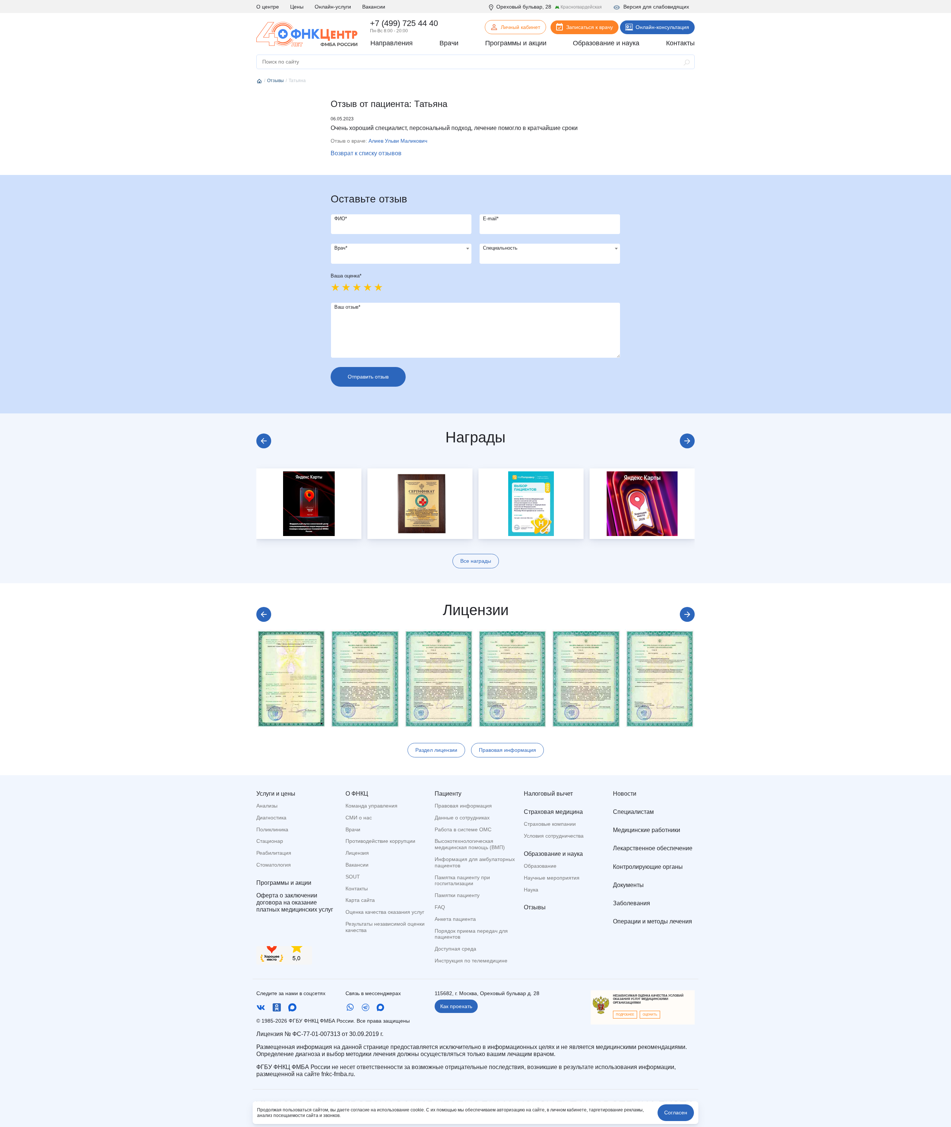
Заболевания (631, 903)
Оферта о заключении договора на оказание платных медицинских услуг (294, 902)
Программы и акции (283, 883)
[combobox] (401, 253)
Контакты (356, 888)
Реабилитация (273, 853)
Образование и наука (553, 854)
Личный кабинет (520, 27)
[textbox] (401, 248)
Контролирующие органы (648, 867)
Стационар (269, 841)
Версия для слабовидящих (656, 7)
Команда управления (371, 806)
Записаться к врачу (589, 27)
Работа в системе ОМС (463, 829)
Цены (297, 7)
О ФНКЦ (356, 793)
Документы (628, 885)
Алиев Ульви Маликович (398, 141)
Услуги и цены (275, 793)
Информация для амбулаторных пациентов (475, 862)
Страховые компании (550, 824)
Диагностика (271, 818)
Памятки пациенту (457, 895)
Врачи (352, 829)
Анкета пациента (455, 919)
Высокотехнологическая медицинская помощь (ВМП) (470, 844)
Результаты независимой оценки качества (385, 927)
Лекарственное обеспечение (652, 848)
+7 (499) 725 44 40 (404, 23)
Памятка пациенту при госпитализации (462, 880)
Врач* (340, 248)
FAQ (440, 907)
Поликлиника (272, 829)
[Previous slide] (263, 440)
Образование (540, 866)
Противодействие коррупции (380, 841)
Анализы (266, 806)
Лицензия (357, 853)
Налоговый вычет (548, 793)
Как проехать (456, 1006)
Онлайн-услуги (333, 7)
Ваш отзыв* (347, 307)
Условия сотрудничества (554, 836)
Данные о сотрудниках (462, 818)
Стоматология (273, 865)
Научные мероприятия (552, 878)
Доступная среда (455, 949)
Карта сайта (360, 900)
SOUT (352, 877)
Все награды (475, 561)
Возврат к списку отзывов (366, 153)
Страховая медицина (553, 812)
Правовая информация (507, 750)
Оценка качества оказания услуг (384, 912)
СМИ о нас (358, 818)
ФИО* (340, 218)
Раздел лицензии (436, 750)
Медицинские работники (646, 830)
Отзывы (535, 907)
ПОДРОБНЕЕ (625, 1014)
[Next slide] (687, 440)
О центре (267, 7)
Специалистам (633, 812)
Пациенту (448, 793)
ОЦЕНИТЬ (650, 1014)
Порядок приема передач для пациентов (471, 934)
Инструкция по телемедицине (471, 961)
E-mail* (491, 218)
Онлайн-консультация (662, 27)
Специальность (500, 248)
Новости (624, 793)
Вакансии (373, 7)
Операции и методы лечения (652, 921)
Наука (531, 890)
